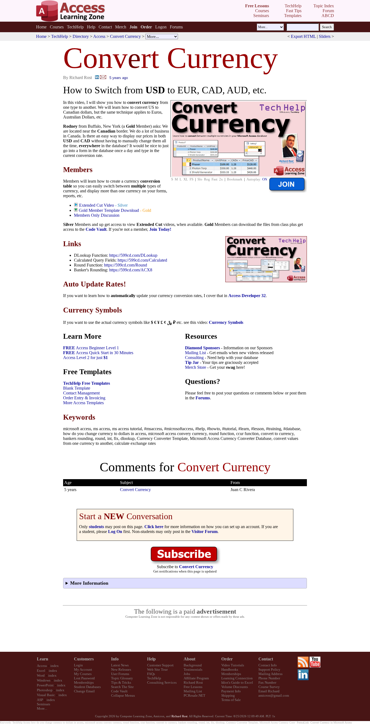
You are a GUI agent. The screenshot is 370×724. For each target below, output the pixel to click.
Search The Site (122, 687)
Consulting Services (162, 682)
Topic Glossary (122, 678)
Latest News (120, 665)
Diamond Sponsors (202, 347)
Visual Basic (46, 695)
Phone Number (269, 678)
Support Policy (269, 669)
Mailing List (195, 352)
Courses (57, 27)
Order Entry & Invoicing (84, 398)
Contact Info (267, 665)
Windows (43, 680)
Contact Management (81, 393)
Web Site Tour (157, 669)
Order (227, 659)
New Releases (121, 669)
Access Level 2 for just (85, 357)
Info (115, 659)
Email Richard (269, 691)
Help (91, 27)
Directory (81, 36)
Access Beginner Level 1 (91, 347)
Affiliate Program (196, 678)
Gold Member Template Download (109, 210)
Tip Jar (192, 362)
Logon (161, 27)
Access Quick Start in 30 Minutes (98, 352)
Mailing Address (270, 674)
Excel (41, 671)
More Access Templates (83, 402)
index (54, 666)
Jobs (187, 674)
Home (41, 27)
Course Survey (269, 687)
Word (41, 675)
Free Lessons (193, 687)
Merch (120, 27)
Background (193, 665)
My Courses (83, 674)
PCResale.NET (194, 695)
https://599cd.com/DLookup (133, 255)
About (189, 659)
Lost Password (84, 678)
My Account (83, 669)
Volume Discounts (234, 687)
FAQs (151, 674)
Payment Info (231, 691)
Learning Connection (237, 678)
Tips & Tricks (121, 682)
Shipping (228, 695)
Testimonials (193, 669)
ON (264, 179)
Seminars (43, 704)
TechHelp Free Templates (86, 383)
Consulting (194, 357)
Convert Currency (125, 36)
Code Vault (96, 229)
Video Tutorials (232, 665)
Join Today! (160, 229)
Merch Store (195, 367)
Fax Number (267, 682)
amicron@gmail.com (273, 695)
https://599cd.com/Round (125, 265)
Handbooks (229, 669)
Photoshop (45, 690)
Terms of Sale (231, 700)
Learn (42, 659)
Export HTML (303, 36)
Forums (176, 27)
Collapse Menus (123, 695)
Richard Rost (193, 682)
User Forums (120, 674)
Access (99, 36)
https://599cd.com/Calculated (142, 260)
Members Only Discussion (96, 215)
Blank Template (76, 388)
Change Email (84, 691)
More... (42, 708)
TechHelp (75, 27)
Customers (84, 659)
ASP (40, 700)
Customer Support (160, 665)
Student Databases (87, 687)
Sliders (324, 36)
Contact (105, 27)
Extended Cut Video (96, 205)
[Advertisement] (185, 635)
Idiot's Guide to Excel (237, 682)
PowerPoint (45, 685)
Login (78, 665)
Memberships (84, 682)
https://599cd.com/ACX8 (130, 270)
